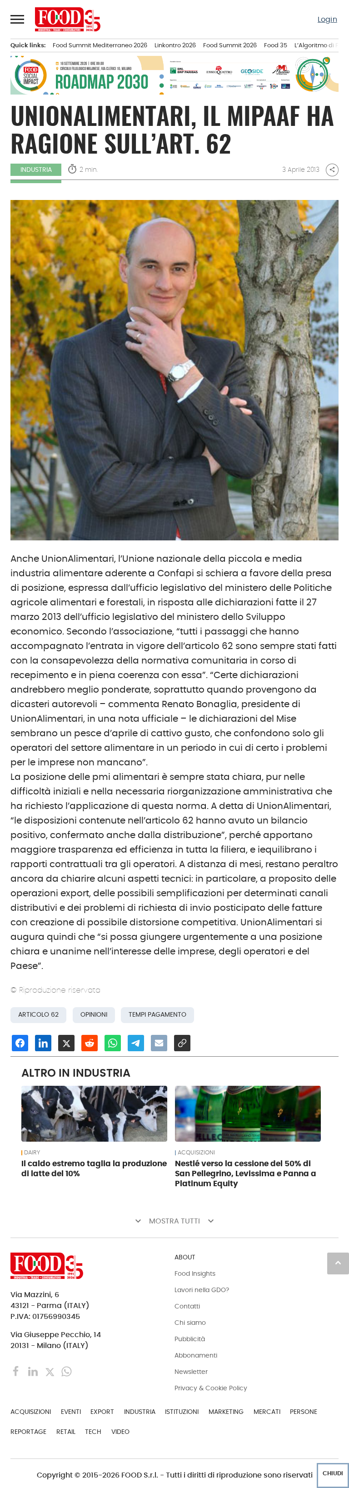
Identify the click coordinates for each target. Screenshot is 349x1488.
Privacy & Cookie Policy (210, 1388)
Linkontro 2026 (175, 45)
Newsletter (191, 1371)
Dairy (32, 1152)
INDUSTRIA (36, 169)
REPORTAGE (28, 1431)
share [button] (332, 169)
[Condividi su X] (66, 1043)
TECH (93, 1431)
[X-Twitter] (50, 1371)
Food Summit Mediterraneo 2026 (100, 45)
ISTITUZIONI (182, 1411)
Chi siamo (190, 1322)
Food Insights (194, 1273)
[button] (17, 19)
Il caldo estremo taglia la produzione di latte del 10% (94, 1168)
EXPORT (102, 1411)
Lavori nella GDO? (201, 1289)
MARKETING (226, 1411)
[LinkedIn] (33, 1371)
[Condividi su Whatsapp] (113, 1043)
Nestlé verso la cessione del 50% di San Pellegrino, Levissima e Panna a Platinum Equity (245, 1173)
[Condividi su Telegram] (136, 1043)
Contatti (187, 1306)
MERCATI (267, 1411)
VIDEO (120, 1431)
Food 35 (275, 45)
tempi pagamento (157, 1014)
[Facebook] (17, 1371)
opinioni (93, 1014)
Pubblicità (189, 1338)
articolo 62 (38, 1014)
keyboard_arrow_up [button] (338, 1262)
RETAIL (65, 1431)
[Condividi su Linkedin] (43, 1043)
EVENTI (71, 1411)
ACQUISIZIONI (196, 1152)
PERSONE (303, 1411)
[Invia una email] (159, 1043)
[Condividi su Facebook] (20, 1043)
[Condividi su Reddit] (89, 1043)
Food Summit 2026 (230, 45)
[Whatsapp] (66, 1371)
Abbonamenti (195, 1355)
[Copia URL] (182, 1043)
